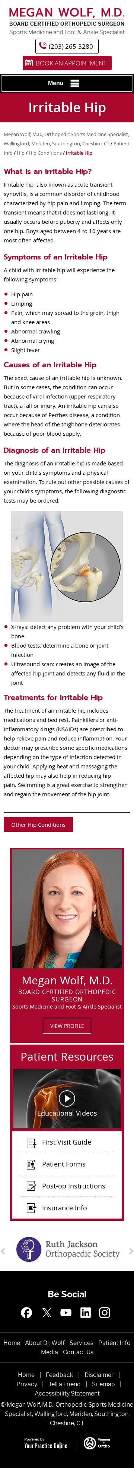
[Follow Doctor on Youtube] (105, 1322)
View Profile (67, 1025)
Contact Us (78, 1352)
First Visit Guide (66, 1142)
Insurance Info (64, 1207)
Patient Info (114, 1342)
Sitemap (103, 1384)
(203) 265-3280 (71, 46)
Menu (56, 83)
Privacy (26, 1384)
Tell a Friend (64, 1384)
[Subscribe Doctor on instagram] (67, 1322)
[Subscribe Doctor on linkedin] (86, 1322)
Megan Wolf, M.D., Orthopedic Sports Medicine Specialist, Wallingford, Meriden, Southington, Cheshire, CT (69, 1414)
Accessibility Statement (67, 1393)
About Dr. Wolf (45, 1342)
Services (81, 1342)
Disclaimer (99, 1374)
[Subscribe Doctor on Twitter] (48, 1322)
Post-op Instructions (73, 1185)
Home (11, 1342)
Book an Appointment (71, 63)
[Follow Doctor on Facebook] (29, 1322)
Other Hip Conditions (38, 824)
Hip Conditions (45, 152)
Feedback (59, 1374)
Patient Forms (64, 1163)
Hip (21, 152)
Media (49, 1352)
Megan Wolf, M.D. (67, 979)
